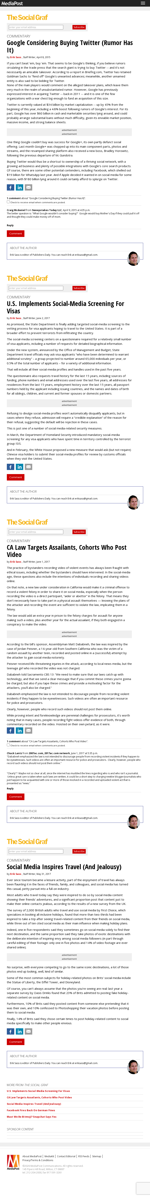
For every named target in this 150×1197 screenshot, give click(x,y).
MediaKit (49, 1156)
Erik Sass (15, 57)
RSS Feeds (83, 1156)
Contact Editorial (66, 1156)
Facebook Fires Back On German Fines (31, 1110)
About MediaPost (32, 1156)
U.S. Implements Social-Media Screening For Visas (38, 1091)
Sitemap (96, 1156)
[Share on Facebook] (10, 187)
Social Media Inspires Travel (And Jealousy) (34, 1104)
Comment (15, 233)
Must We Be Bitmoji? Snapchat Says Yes (31, 1116)
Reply (10, 225)
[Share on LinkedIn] (19, 187)
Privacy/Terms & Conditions (37, 1160)
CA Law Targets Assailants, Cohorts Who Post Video (39, 1097)
